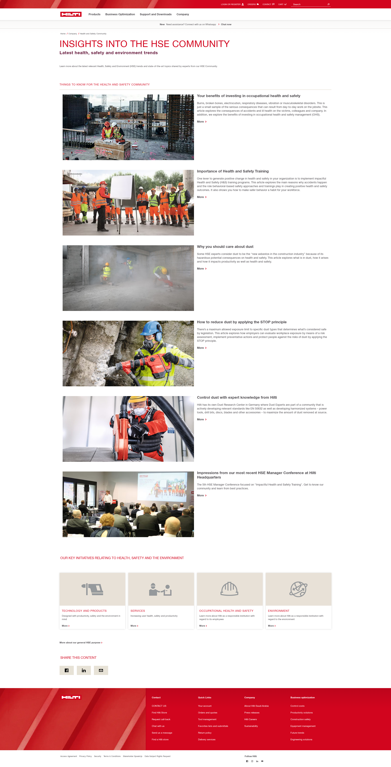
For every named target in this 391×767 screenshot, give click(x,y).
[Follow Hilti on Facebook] (247, 761)
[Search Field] (328, 4)
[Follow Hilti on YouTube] (262, 761)
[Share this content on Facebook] (67, 670)
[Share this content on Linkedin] (84, 670)
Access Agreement (68, 756)
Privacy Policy (85, 756)
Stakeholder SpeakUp (132, 756)
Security (97, 756)
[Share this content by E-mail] (101, 670)
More (201, 121)
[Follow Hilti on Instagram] (252, 761)
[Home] (71, 14)
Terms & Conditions (112, 756)
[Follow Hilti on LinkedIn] (257, 761)
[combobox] (311, 4)
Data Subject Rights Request (157, 756)
